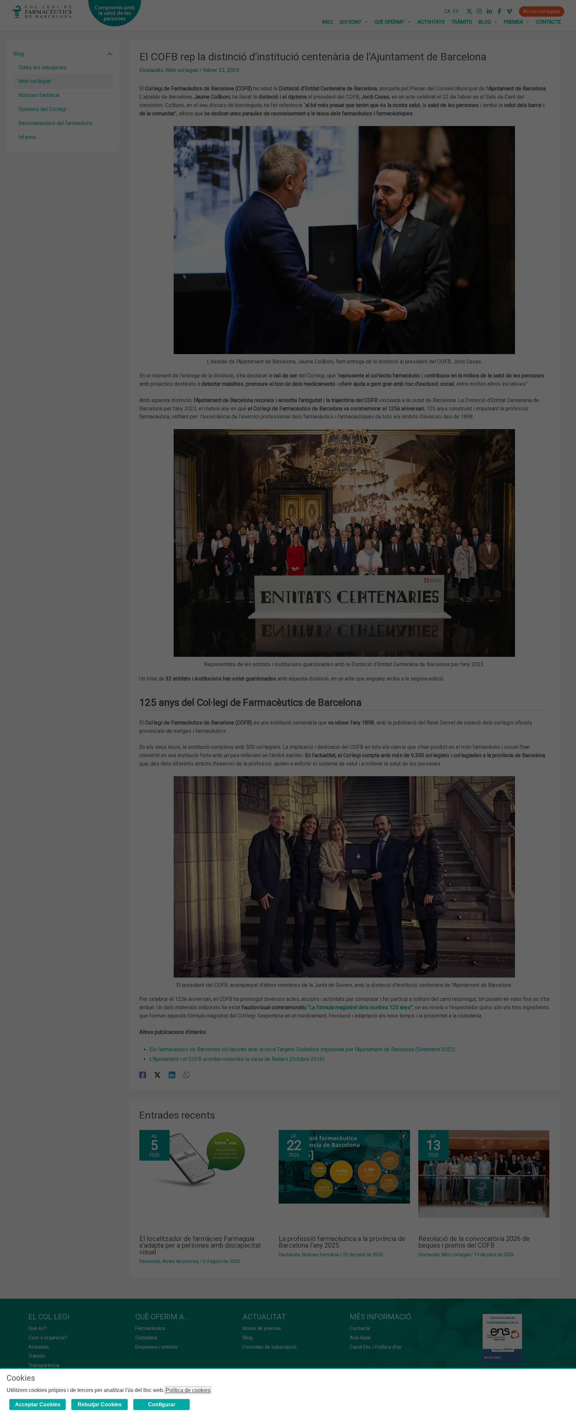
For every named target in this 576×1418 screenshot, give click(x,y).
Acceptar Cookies (37, 1404)
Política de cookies (188, 1390)
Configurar (161, 1404)
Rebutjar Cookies (100, 1404)
